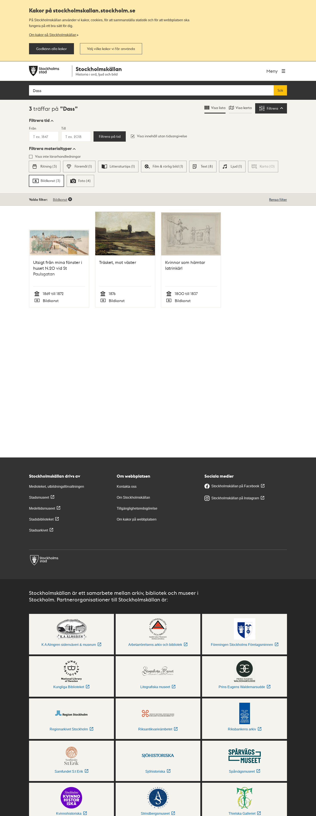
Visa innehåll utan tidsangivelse (162, 136)
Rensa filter (278, 199)
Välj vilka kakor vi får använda (111, 49)
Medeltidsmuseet (42, 508)
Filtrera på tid (110, 136)
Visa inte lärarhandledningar (58, 156)
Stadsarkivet (38, 530)
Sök (280, 90)
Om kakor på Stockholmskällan (52, 35)
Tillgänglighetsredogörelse (137, 508)
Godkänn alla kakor (51, 49)
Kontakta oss (127, 486)
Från (32, 128)
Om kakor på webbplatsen (136, 519)
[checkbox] (44, 166)
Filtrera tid (39, 120)
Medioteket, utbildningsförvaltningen (56, 486)
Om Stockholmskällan (133, 497)
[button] (41, 120)
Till (63, 128)
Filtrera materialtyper (50, 148)
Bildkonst (60, 199)
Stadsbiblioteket (41, 519)
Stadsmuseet (39, 497)
